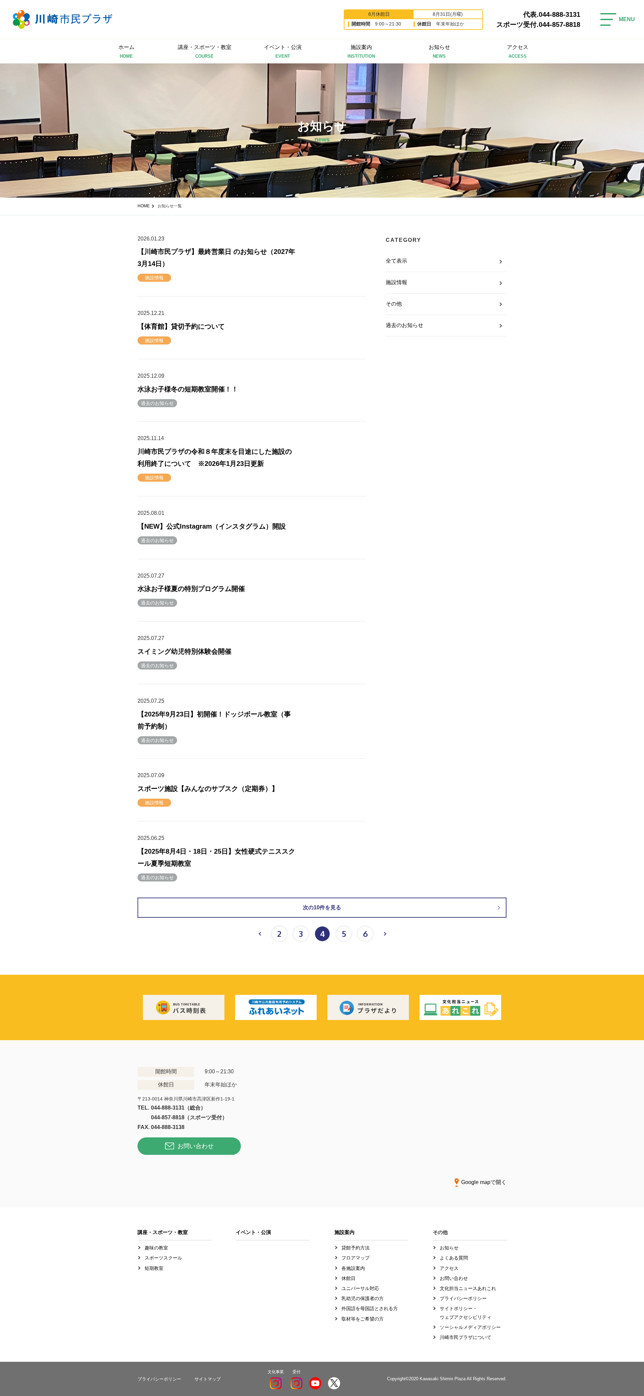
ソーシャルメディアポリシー (470, 1327)
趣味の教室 (156, 1247)
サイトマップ (208, 1379)
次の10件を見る (322, 907)
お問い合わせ (195, 1146)
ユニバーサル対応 (360, 1288)
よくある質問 (454, 1257)
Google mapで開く (483, 1182)
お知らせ (439, 51)
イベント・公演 (283, 51)
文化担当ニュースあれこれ (468, 1288)
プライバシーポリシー (463, 1298)
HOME (144, 206)
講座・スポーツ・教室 (204, 51)
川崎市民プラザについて (465, 1337)
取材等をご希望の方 (362, 1319)
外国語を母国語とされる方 (369, 1308)
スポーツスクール (163, 1257)
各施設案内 (353, 1268)
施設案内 (361, 51)
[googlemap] (392, 1117)
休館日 (348, 1278)
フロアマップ (355, 1257)
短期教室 (154, 1268)
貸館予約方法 (355, 1247)
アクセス (517, 51)
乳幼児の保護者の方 (362, 1298)
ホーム (126, 51)
